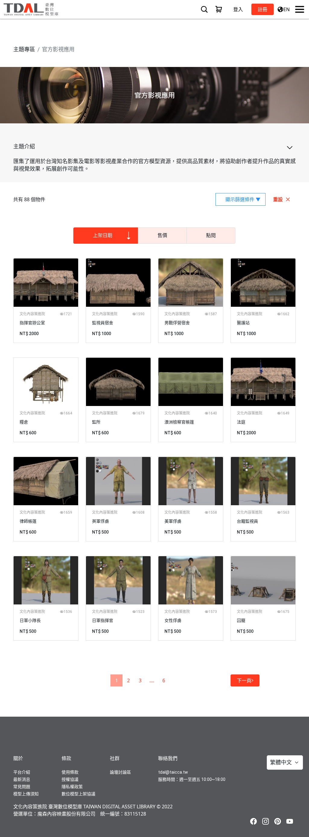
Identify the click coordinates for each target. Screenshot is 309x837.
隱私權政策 (72, 786)
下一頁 (244, 680)
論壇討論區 (120, 772)
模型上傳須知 (26, 793)
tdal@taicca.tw (173, 772)
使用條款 (70, 772)
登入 (238, 9)
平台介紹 (21, 772)
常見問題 (21, 786)
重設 (278, 199)
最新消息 (21, 779)
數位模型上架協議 (78, 793)
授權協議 (70, 779)
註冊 (262, 9)
